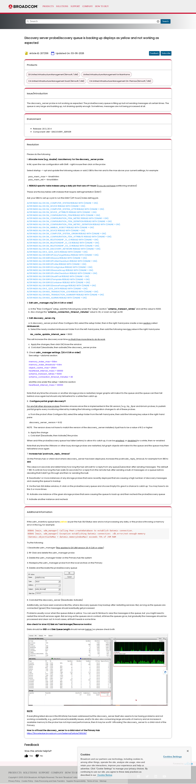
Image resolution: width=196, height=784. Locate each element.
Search (165, 21)
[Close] (188, 751)
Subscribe (166, 53)
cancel (158, 21)
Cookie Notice (104, 775)
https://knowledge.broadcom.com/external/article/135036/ (57, 733)
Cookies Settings (172, 756)
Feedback (154, 53)
